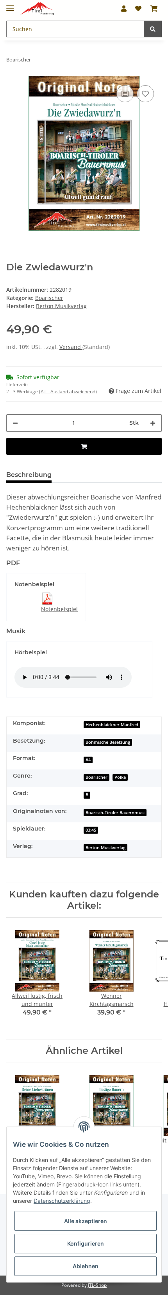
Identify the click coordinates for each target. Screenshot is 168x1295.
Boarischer (49, 297)
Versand (70, 346)
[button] (124, 8)
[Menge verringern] (15, 423)
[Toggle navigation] (10, 5)
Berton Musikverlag (105, 847)
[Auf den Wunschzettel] (145, 93)
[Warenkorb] (154, 8)
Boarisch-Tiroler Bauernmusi (115, 812)
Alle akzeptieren (85, 1221)
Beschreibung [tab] (29, 474)
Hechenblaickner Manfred (112, 724)
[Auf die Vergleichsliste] (125, 93)
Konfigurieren (85, 1243)
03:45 (91, 830)
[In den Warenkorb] (84, 446)
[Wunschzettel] (138, 8)
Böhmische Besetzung (108, 742)
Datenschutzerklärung (62, 1200)
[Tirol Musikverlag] (37, 9)
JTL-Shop (97, 1285)
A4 (88, 759)
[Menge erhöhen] (152, 423)
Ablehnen (85, 1266)
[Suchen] (153, 29)
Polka (120, 777)
